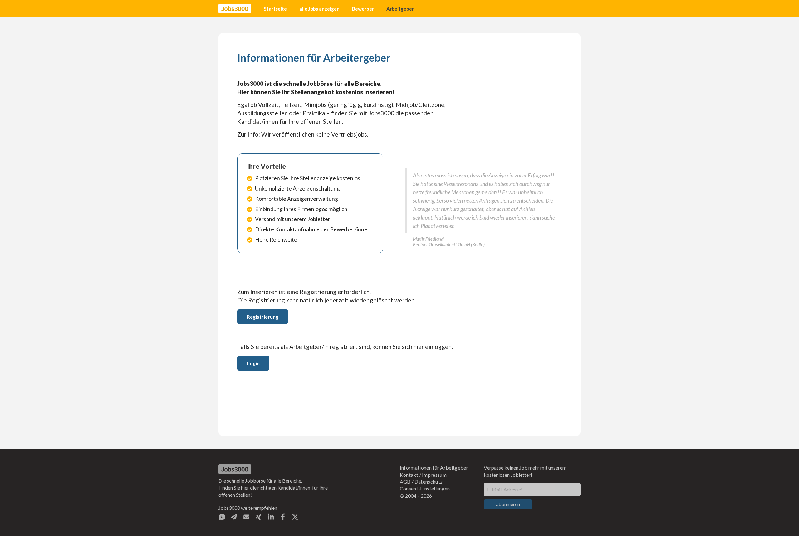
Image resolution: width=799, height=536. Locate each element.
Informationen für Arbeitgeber (434, 468)
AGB (405, 482)
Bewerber (363, 9)
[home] (234, 9)
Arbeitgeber (400, 9)
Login (253, 363)
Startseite (275, 9)
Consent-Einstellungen (425, 488)
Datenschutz (428, 482)
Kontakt (409, 475)
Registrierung (262, 317)
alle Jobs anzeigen (319, 9)
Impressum (434, 475)
